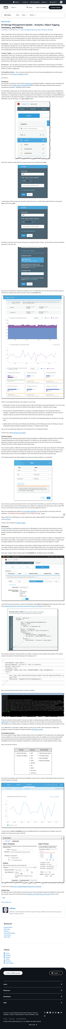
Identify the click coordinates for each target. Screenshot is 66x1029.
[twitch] (55, 1013)
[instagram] (53, 1013)
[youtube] (58, 1013)
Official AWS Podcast (9, 933)
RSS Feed (8, 961)
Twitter (7, 953)
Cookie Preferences (21, 1018)
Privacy (5, 1018)
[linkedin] (50, 1013)
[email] (44, 1016)
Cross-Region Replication (30, 511)
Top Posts (6, 931)
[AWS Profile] (61, 2)
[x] (44, 1013)
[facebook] (47, 1013)
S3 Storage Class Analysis (19, 432)
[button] (56, 7)
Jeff (4, 897)
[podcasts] (61, 1013)
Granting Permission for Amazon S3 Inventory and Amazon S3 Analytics (23, 606)
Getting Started (8, 927)
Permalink (44, 30)
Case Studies (7, 935)
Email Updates (9, 963)
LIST (5, 528)
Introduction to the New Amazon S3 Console (38, 894)
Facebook (8, 955)
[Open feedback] (64, 514)
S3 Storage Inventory (37, 729)
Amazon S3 (8, 902)
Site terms (11, 1018)
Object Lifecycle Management (21, 85)
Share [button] (51, 30)
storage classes (29, 83)
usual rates (7, 519)
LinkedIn (7, 957)
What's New (7, 929)
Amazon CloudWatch (18, 74)
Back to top (32, 1024)
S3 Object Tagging (20, 522)
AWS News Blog (5, 21)
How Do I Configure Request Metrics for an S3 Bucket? (26, 886)
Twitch (7, 959)
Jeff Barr (5, 30)
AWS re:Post (7, 937)
